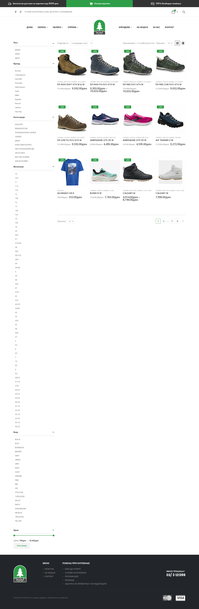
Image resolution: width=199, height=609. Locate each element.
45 (16, 324)
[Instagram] (21, 12)
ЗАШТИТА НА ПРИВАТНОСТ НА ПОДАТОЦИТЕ (86, 584)
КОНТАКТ (169, 27)
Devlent (64, 598)
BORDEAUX (19, 447)
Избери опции (82, 53)
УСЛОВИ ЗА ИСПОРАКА (34, 12)
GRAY (17, 455)
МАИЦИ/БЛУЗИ (21, 128)
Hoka (112, 191)
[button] (183, 12)
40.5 (16, 284)
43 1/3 (17, 414)
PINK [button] (124, 149)
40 (16, 280)
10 (16, 174)
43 (16, 312)
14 (16, 206)
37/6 (17, 386)
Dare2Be (18, 79)
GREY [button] (91, 96)
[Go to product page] (170, 172)
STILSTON (19, 492)
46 (16, 328)
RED (16, 484)
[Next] (183, 221)
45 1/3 (17, 422)
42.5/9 (17, 304)
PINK (17, 480)
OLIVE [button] (98, 96)
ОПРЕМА (72, 27)
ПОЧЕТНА (49, 569)
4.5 (16, 276)
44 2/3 (17, 418)
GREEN (17, 459)
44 (16, 316)
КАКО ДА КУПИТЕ (52, 12)
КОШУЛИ (19, 124)
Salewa (178, 138)
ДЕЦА (17, 58)
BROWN (18, 451)
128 (16, 198)
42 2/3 (17, 410)
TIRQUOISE (19, 517)
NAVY (17, 468)
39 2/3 (17, 398)
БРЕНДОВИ (124, 27)
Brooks (113, 138)
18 (16, 227)
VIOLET (18, 500)
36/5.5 (17, 377)
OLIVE (17, 472)
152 (16, 214)
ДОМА (30, 27)
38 (16, 247)
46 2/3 (17, 426)
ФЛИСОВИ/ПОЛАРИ (23, 145)
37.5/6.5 (18, 243)
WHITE (17, 504)
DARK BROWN (20, 508)
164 (16, 223)
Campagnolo (20, 75)
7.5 (16, 361)
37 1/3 (17, 381)
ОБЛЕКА (42, 27)
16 (16, 218)
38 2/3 (17, 390)
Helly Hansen (148, 191)
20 (16, 231)
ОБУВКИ (57, 27)
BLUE (17, 443)
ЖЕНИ (17, 54)
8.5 (16, 365)
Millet (17, 95)
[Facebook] (16, 12)
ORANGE (18, 476)
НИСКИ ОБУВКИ (168, 82)
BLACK (17, 439)
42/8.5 (17, 308)
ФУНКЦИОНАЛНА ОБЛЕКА (25, 132)
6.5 (16, 353)
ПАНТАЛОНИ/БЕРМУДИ (24, 149)
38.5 (16, 251)
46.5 (16, 333)
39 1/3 (17, 394)
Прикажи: (160, 43)
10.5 (16, 178)
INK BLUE (18, 512)
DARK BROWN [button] (65, 94)
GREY (17, 464)
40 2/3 (17, 402)
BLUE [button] (91, 149)
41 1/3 (17, 406)
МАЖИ (17, 50)
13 (16, 202)
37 (16, 239)
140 (16, 210)
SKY (16, 488)
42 (16, 296)
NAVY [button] (95, 96)
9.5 (16, 373)
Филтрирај (22, 545)
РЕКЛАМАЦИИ (66, 12)
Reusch (18, 103)
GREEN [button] (62, 94)
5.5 (16, 345)
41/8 (17, 292)
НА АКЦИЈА (142, 27)
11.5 (16, 186)
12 (16, 194)
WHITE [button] (157, 202)
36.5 (16, 235)
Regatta (60, 191)
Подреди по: (63, 43)
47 (16, 337)
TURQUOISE (20, 496)
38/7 (17, 259)
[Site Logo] (99, 27)
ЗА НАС (156, 27)
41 (16, 288)
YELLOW (18, 521)
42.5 (16, 300)
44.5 (16, 320)
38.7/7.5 (18, 255)
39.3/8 (17, 267)
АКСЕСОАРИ (20, 153)
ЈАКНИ (17, 140)
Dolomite (82, 82)
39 (16, 263)
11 (16, 182)
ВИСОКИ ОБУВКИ (70, 82)
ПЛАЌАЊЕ (69, 580)
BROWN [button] (58, 94)
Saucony (18, 111)
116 (16, 190)
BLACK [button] (124, 205)
